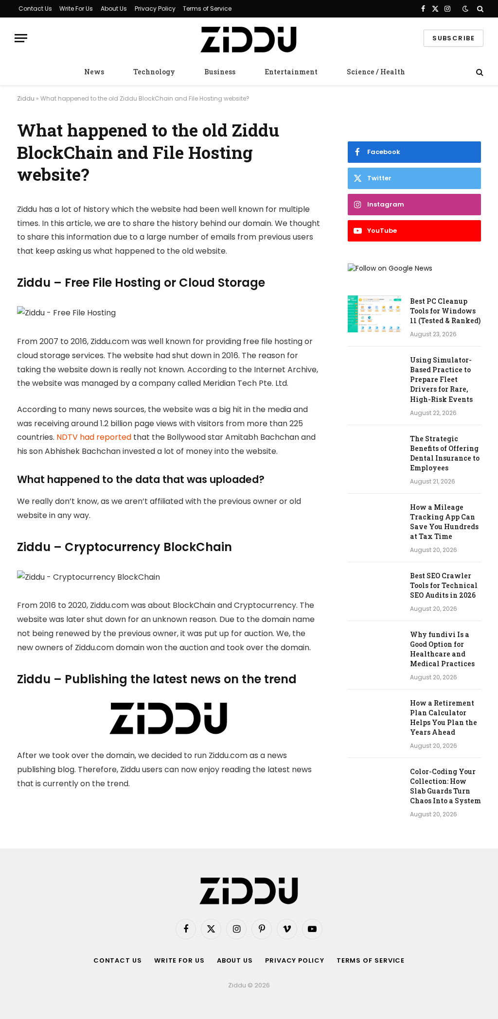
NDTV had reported (93, 437)
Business (219, 71)
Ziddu (26, 98)
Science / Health (376, 71)
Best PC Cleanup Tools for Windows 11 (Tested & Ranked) (445, 310)
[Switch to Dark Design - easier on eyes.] (465, 8)
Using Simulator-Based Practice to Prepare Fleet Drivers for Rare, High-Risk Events (441, 379)
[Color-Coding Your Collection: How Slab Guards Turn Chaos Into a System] (374, 784)
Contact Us (35, 8)
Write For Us (76, 8)
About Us (114, 8)
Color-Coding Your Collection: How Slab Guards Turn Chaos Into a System (445, 786)
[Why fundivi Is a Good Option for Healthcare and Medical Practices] (374, 647)
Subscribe (453, 38)
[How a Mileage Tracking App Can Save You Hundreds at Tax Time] (374, 519)
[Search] (479, 8)
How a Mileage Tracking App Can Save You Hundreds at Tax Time (444, 521)
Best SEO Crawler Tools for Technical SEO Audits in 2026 (444, 585)
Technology (154, 71)
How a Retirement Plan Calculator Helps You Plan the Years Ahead (443, 717)
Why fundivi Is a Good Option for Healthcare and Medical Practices (442, 649)
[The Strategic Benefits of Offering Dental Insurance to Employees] (374, 451)
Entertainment (291, 71)
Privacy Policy (155, 8)
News (94, 71)
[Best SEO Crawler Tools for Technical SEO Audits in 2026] (374, 588)
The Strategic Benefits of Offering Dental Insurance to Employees (445, 453)
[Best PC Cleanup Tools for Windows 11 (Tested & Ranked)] (374, 313)
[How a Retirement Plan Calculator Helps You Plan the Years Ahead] (374, 715)
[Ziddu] (249, 38)
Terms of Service (207, 8)
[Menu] (21, 38)
